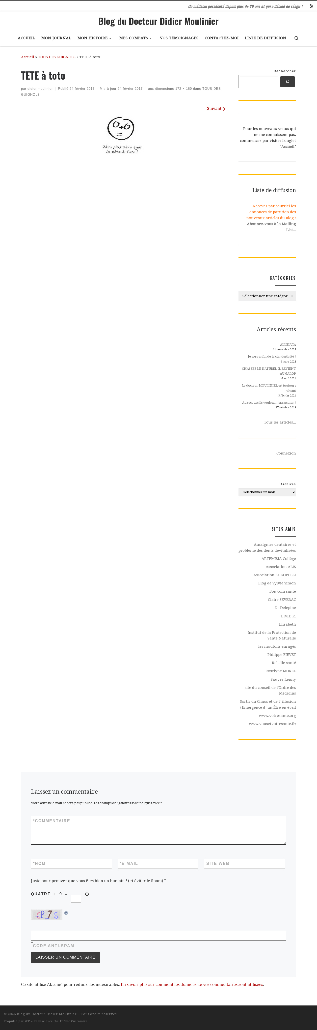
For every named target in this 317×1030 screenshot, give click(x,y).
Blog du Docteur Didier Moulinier (47, 1014)
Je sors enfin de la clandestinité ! (272, 356)
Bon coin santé (282, 591)
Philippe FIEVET (281, 654)
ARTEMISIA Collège (279, 558)
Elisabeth (287, 624)
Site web (218, 863)
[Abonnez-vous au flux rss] (311, 6)
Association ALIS (281, 567)
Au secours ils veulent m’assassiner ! (269, 402)
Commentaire (51, 821)
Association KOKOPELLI (274, 575)
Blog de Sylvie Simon (277, 583)
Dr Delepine (285, 608)
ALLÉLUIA (288, 344)
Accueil (27, 57)
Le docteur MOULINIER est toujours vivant (269, 388)
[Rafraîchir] (66, 912)
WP (27, 1021)
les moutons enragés (277, 646)
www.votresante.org (277, 715)
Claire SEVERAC (282, 599)
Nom (39, 863)
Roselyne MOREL (280, 671)
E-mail (129, 863)
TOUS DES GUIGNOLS (57, 57)
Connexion (286, 453)
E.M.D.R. (288, 616)
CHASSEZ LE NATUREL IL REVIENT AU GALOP (269, 371)
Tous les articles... (280, 422)
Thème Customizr (73, 1021)
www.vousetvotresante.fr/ (272, 724)
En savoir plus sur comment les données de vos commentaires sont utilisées (192, 984)
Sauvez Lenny (283, 679)
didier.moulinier (40, 89)
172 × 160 (183, 89)
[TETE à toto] (123, 135)
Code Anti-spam (53, 946)
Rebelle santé (284, 663)
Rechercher (285, 71)
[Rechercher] (287, 81)
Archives (288, 484)
